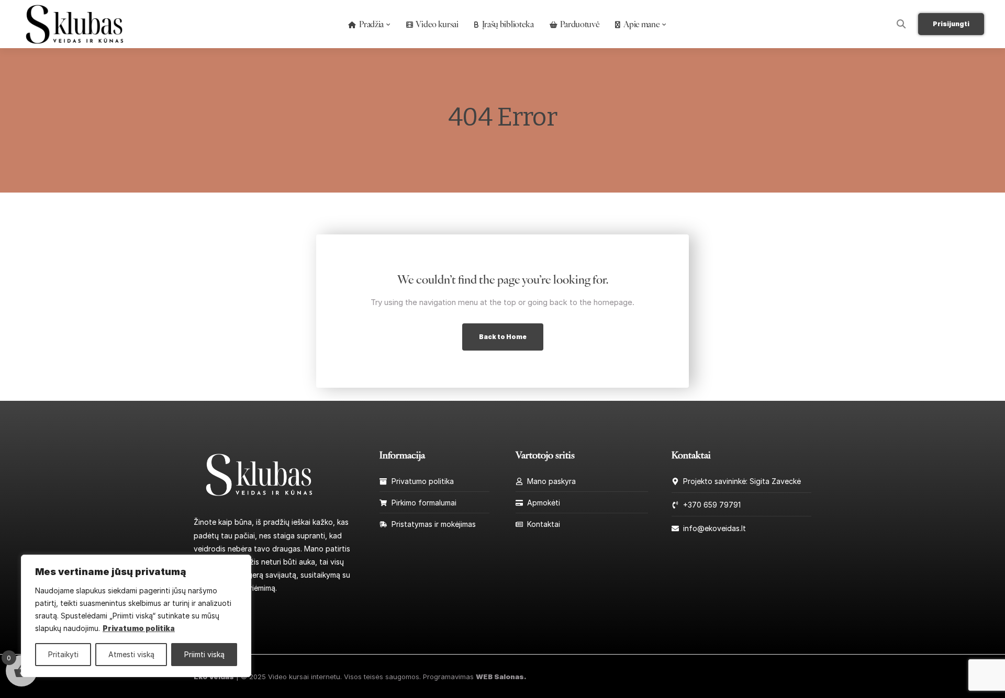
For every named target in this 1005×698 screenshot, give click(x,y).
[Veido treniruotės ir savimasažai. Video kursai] (259, 473)
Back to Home (503, 337)
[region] (136, 616)
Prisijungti (951, 24)
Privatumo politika (139, 628)
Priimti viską (204, 654)
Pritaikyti (63, 654)
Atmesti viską (131, 654)
